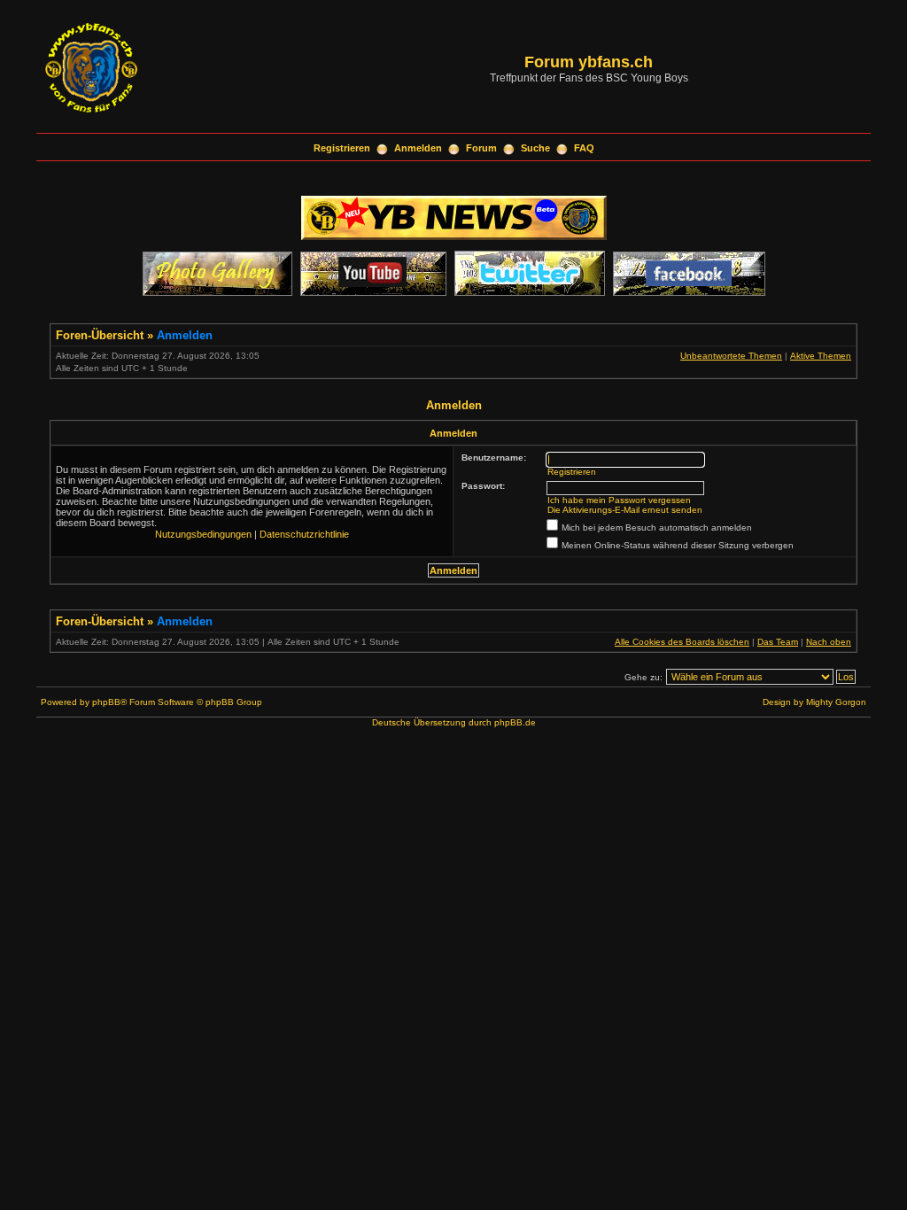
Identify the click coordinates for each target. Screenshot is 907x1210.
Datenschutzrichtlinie (304, 534)
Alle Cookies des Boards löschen (682, 642)
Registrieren (342, 148)
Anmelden (418, 148)
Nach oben (828, 642)
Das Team (777, 642)
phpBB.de (515, 722)
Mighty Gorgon (836, 702)
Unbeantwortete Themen (731, 356)
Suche (535, 148)
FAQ (584, 148)
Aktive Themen (820, 356)
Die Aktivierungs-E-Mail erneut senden (624, 510)
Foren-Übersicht (99, 335)
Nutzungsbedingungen (203, 534)
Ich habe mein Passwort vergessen (619, 500)
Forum (481, 148)
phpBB (106, 702)
